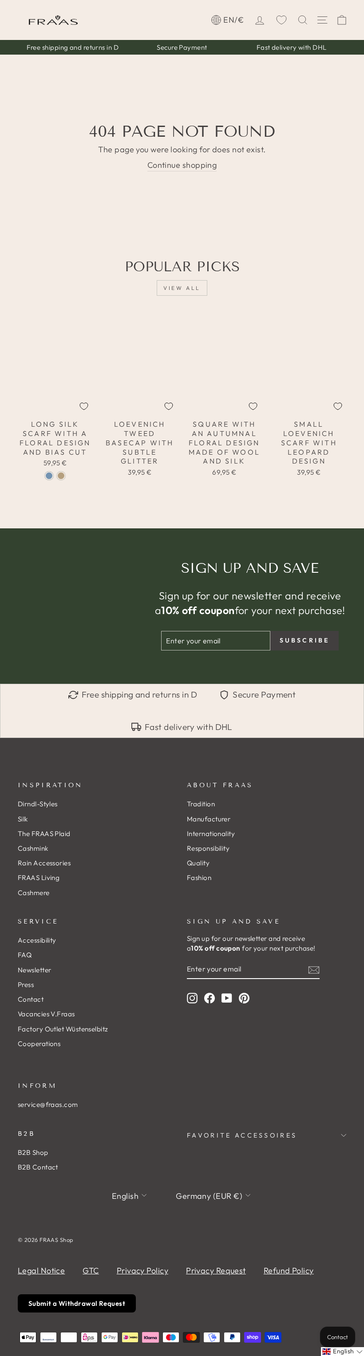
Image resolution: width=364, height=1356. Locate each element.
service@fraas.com (48, 1104)
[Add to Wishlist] (84, 406)
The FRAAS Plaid (44, 833)
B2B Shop (33, 1152)
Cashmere (34, 892)
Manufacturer (208, 819)
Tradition (201, 804)
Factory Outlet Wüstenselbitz (63, 1029)
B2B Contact (38, 1167)
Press (26, 984)
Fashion (199, 877)
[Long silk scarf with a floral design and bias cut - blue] (49, 476)
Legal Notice (41, 1270)
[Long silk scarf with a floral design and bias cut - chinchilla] (61, 476)
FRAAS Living (38, 877)
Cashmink (33, 848)
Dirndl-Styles (38, 804)
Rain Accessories (44, 863)
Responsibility (208, 848)
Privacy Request (216, 1270)
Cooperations (39, 1043)
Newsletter (34, 970)
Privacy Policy (142, 1270)
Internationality (211, 833)
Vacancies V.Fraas (46, 1014)
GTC (91, 1270)
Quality (198, 863)
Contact (31, 999)
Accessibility (37, 940)
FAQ (25, 955)
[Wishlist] (281, 20)
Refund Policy (289, 1270)
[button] (342, 1351)
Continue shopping (182, 165)
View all (182, 288)
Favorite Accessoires (242, 1135)
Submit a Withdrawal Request (76, 1303)
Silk (23, 819)
